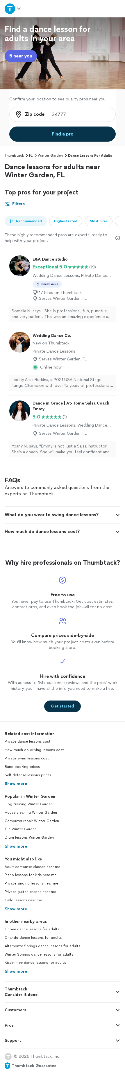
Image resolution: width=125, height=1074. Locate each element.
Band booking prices (22, 767)
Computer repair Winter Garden (32, 821)
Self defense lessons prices (28, 775)
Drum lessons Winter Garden (29, 837)
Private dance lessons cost (28, 741)
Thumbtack (14, 156)
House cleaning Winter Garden (31, 813)
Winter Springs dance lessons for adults (39, 954)
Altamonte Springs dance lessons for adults (42, 946)
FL (31, 156)
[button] (62, 515)
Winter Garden (50, 156)
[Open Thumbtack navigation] (13, 8)
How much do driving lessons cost (34, 750)
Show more (16, 783)
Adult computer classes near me (32, 867)
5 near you (20, 56)
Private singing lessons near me (31, 883)
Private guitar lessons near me (30, 892)
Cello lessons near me (23, 900)
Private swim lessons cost (27, 758)
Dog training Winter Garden (29, 804)
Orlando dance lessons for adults (33, 938)
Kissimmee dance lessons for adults (35, 963)
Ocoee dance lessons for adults (32, 929)
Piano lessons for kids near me (30, 875)
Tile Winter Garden (21, 829)
